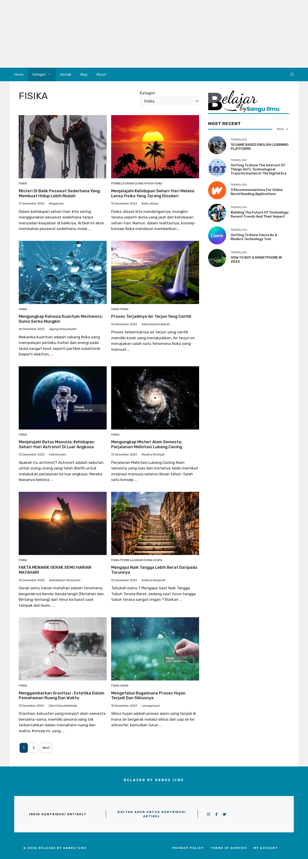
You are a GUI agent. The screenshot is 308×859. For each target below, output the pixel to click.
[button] (292, 74)
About (101, 74)
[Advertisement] (154, 33)
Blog (83, 74)
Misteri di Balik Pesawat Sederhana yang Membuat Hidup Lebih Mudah (59, 193)
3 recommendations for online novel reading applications (257, 192)
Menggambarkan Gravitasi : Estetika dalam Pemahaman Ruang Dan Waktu (61, 696)
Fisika (23, 183)
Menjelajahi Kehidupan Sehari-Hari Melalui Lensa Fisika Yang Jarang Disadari (152, 193)
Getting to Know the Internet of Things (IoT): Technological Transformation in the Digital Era (258, 169)
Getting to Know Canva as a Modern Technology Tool (254, 237)
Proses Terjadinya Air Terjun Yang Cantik (151, 316)
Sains (115, 309)
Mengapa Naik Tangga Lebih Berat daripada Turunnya (154, 570)
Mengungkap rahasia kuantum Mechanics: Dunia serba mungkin (61, 319)
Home (18, 74)
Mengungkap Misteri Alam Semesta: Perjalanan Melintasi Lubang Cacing (146, 444)
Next (46, 748)
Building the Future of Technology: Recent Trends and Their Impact (260, 214)
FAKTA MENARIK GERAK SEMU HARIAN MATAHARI (55, 570)
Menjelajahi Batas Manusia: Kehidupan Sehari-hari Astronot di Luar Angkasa (56, 444)
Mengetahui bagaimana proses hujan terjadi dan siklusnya (148, 696)
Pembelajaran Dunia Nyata (132, 183)
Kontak (65, 74)
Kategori (39, 74)
